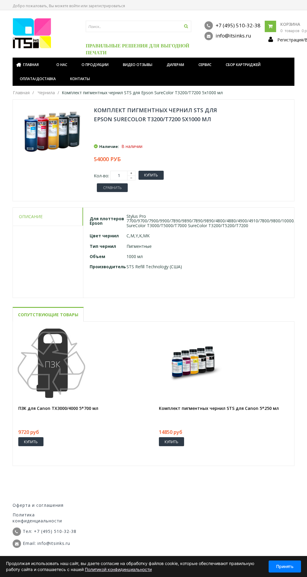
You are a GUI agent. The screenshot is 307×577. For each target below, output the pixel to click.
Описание (31, 216)
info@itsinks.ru (232, 35)
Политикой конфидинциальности (118, 569)
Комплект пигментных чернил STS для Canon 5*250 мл (219, 408)
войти (74, 5)
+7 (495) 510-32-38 (237, 25)
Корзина (290, 24)
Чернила (46, 92)
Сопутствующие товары (48, 314)
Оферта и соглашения (38, 505)
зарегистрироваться (106, 5)
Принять (285, 566)
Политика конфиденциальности (37, 518)
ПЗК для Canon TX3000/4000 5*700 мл (58, 408)
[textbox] (138, 26)
